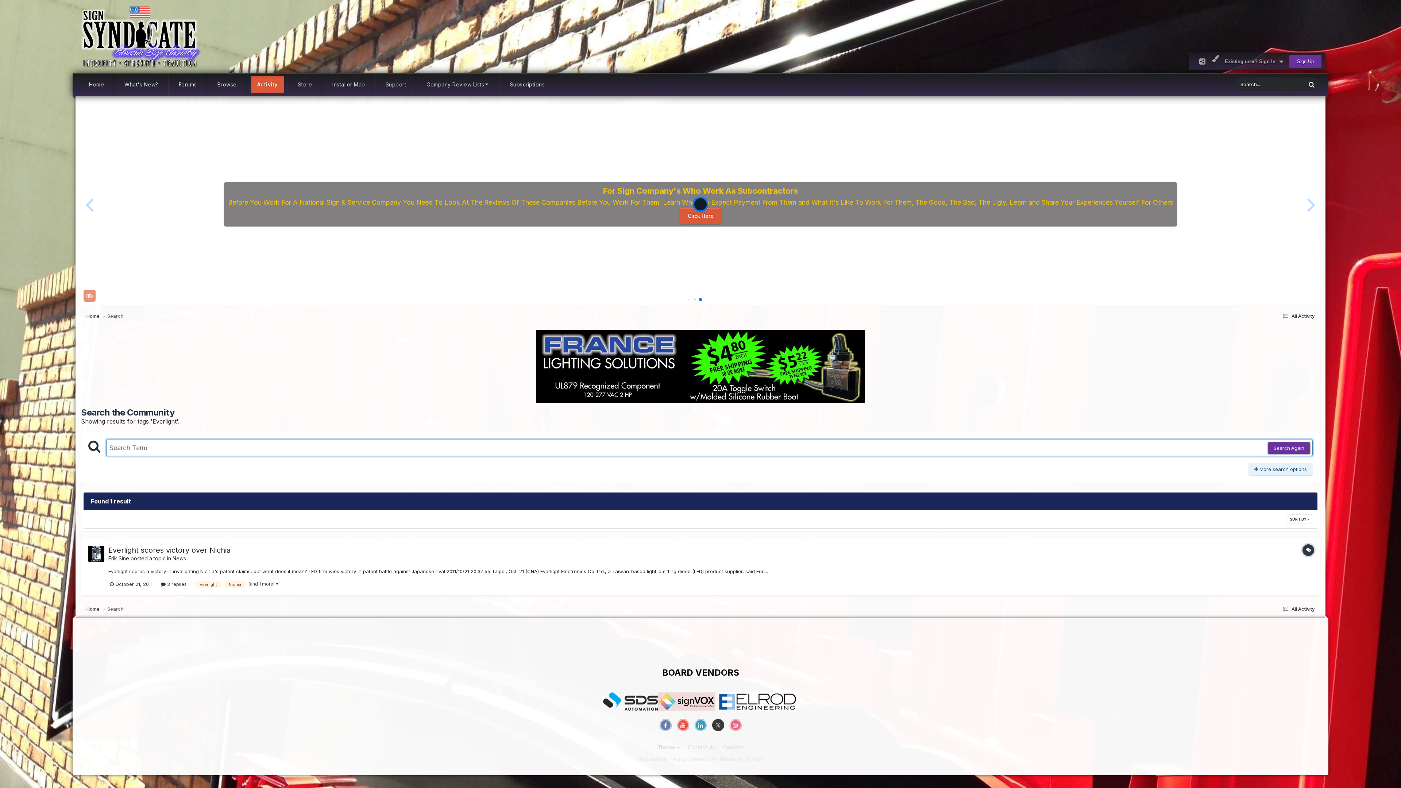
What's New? (141, 84)
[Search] (1311, 84)
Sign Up (1305, 61)
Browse (227, 84)
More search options (1282, 469)
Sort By (1298, 519)
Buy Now (703, 218)
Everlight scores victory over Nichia (169, 550)
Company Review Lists (455, 84)
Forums (188, 84)
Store (305, 84)
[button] (89, 204)
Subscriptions (527, 84)
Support (396, 84)
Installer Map (348, 84)
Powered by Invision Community (677, 759)
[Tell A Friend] (1202, 61)
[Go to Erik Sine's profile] (96, 554)
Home (96, 84)
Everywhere (1283, 84)
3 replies (176, 584)
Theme (667, 747)
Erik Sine (118, 558)
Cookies (733, 747)
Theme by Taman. (740, 759)
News (179, 558)
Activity (267, 84)
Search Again (1289, 448)
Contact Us (701, 747)
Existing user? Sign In (1251, 61)
